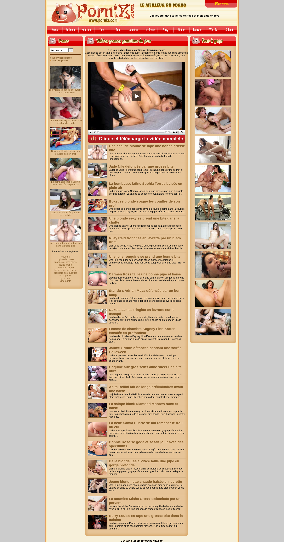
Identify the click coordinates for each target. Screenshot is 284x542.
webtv (213, 31)
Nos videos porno (62, 58)
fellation (70, 31)
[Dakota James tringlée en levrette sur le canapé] (97, 316)
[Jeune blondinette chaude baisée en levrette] (97, 485)
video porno (54, 31)
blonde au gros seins (65, 262)
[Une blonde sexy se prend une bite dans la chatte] (97, 224)
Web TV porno (60, 60)
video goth (65, 281)
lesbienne (150, 31)
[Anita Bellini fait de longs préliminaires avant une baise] (97, 391)
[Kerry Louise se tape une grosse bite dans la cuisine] (97, 522)
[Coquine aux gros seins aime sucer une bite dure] (97, 373)
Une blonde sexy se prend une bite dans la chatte (65, 122)
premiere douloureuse (65, 273)
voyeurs (65, 256)
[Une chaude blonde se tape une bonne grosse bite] (97, 152)
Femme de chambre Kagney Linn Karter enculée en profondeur (142, 331)
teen (102, 31)
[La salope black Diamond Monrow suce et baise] (97, 410)
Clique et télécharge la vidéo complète (136, 139)
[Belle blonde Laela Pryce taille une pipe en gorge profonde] (97, 467)
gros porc (66, 278)
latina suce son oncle (65, 270)
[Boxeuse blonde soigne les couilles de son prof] (97, 206)
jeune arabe (65, 264)
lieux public (65, 275)
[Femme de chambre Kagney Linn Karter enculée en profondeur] (97, 335)
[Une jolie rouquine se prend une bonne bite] (97, 260)
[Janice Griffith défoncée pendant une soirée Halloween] (97, 354)
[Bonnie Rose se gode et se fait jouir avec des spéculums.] (97, 448)
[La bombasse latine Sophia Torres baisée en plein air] (97, 188)
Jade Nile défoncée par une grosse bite (141, 166)
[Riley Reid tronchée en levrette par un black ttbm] (97, 243)
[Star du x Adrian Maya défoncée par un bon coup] (97, 297)
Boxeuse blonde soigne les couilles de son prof (65, 152)
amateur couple (65, 267)
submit (230, 31)
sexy (165, 31)
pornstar (197, 31)
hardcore (86, 31)
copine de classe (65, 259)
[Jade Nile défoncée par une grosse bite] (97, 170)
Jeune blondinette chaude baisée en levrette (145, 482)
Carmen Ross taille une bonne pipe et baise (145, 274)
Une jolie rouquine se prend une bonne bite (144, 256)
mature (181, 31)
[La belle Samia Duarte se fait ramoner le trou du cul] (97, 429)
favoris (221, 4)
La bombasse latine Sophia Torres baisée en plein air (65, 183)
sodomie (118, 31)
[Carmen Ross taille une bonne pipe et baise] (97, 278)
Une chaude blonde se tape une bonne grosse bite (65, 244)
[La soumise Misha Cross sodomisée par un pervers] (97, 503)
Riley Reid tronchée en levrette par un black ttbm (65, 91)
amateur (134, 31)
